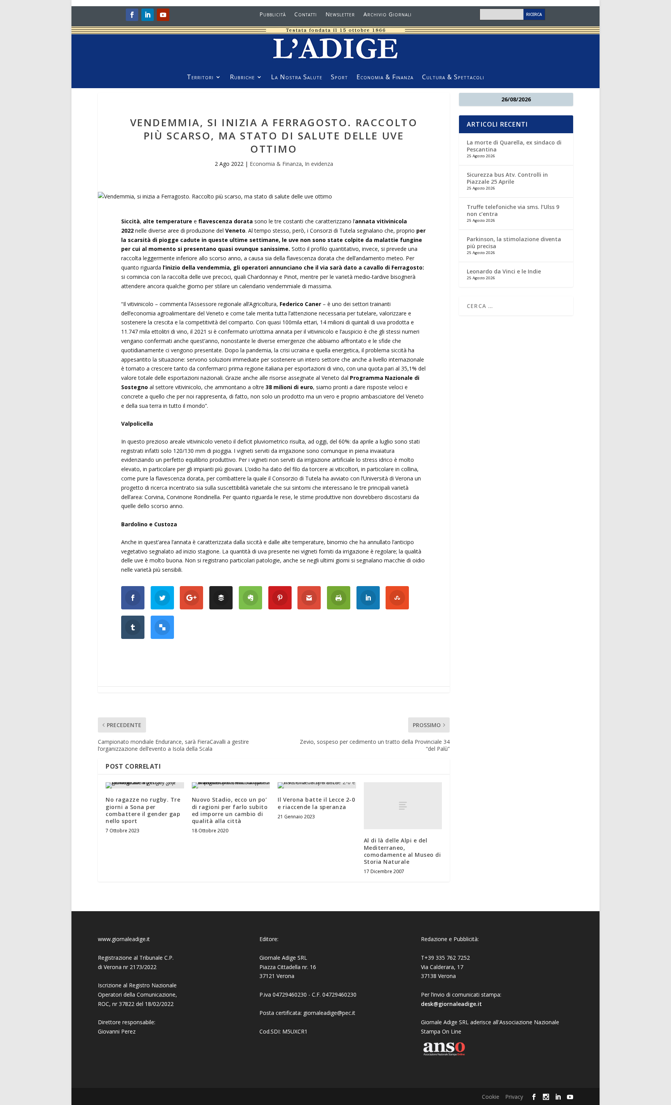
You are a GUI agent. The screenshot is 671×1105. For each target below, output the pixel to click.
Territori (200, 77)
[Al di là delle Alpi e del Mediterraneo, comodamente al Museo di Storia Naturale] (403, 805)
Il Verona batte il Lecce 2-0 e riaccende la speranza (316, 803)
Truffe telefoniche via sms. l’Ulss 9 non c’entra (513, 210)
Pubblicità (272, 15)
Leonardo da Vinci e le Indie (504, 271)
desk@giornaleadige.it (451, 1004)
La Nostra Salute (296, 77)
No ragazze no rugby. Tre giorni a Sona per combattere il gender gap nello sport (143, 810)
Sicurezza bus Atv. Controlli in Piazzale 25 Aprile (507, 178)
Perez (128, 1031)
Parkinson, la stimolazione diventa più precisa (514, 242)
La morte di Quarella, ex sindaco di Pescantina (514, 146)
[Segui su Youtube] (163, 15)
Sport (339, 77)
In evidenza (319, 163)
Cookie (490, 1096)
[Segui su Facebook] (132, 15)
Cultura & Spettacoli (453, 77)
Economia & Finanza (385, 77)
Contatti (305, 15)
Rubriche (242, 77)
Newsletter (340, 15)
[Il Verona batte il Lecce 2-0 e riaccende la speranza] (317, 785)
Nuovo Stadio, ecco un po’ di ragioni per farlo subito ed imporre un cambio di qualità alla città (230, 810)
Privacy (514, 1096)
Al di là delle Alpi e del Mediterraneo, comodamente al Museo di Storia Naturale (402, 851)
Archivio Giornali (387, 15)
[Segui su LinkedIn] (147, 15)
